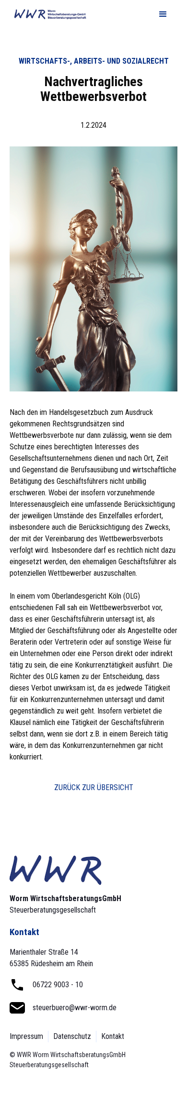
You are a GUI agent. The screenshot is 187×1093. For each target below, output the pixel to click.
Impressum (26, 1036)
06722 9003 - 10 (58, 984)
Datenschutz (72, 1036)
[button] (163, 14)
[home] (48, 14)
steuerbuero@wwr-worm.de (75, 1007)
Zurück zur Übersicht (93, 787)
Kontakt (112, 1036)
